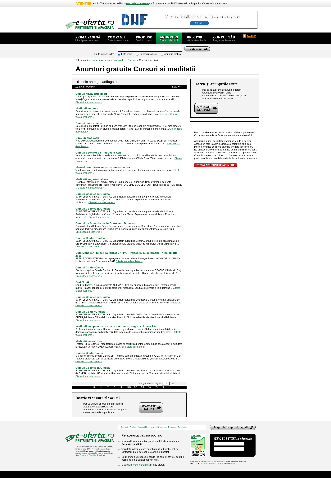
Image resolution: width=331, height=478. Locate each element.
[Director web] (196, 38)
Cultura (131, 60)
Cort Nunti (82, 282)
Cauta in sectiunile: (104, 54)
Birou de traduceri (87, 137)
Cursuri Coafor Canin (89, 267)
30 (121, 387)
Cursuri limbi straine (88, 123)
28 (108, 387)
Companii (124, 427)
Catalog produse (148, 54)
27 (101, 387)
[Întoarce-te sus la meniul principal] (233, 427)
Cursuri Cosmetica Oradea (92, 193)
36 (163, 387)
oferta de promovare (137, 3)
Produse (133, 427)
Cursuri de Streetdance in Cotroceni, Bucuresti (106, 223)
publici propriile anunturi (136, 464)
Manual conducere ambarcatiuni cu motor (102, 167)
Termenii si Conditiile (88, 455)
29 (115, 387)
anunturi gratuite (115, 60)
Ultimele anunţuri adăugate (96, 82)
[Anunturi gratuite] (169, 38)
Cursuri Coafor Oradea (90, 238)
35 (156, 387)
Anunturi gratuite (173, 54)
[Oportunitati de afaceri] (88, 38)
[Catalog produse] (144, 38)
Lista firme (126, 54)
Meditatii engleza (86, 108)
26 (94, 387)
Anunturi (141, 427)
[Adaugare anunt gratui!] (151, 407)
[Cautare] (197, 48)
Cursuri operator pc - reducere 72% (98, 152)
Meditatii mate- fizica (88, 341)
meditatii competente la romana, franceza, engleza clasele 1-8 (115, 326)
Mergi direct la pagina (150, 383)
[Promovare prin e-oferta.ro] (215, 165)
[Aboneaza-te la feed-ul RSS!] (251, 36)
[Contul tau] (224, 38)
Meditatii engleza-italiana (91, 179)
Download (172, 427)
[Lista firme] (118, 38)
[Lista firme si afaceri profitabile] (89, 24)
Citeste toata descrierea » (88, 102)
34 (149, 387)
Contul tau (162, 427)
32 (135, 387)
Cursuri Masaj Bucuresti (91, 93)
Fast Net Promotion (217, 461)
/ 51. (172, 383)
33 (142, 387)
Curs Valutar (183, 427)
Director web (151, 427)
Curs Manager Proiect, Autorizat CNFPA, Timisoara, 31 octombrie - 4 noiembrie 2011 (126, 254)
